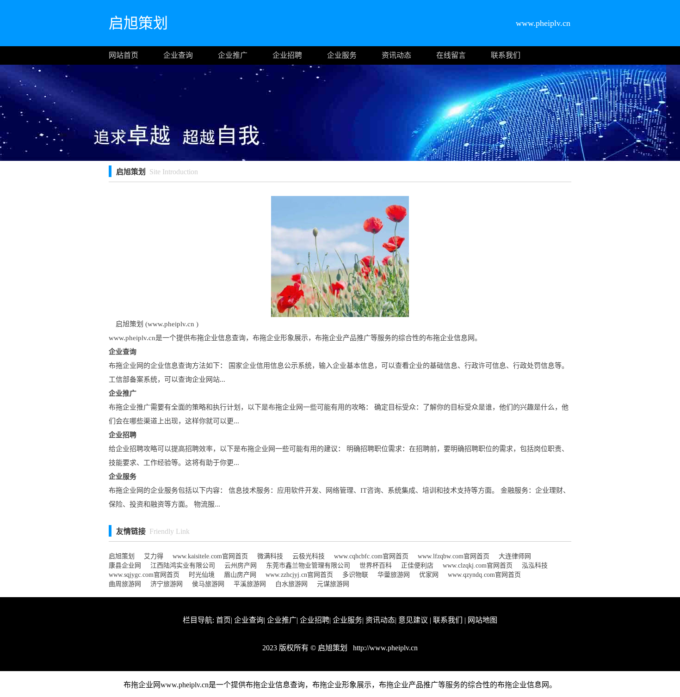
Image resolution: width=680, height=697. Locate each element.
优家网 (429, 574)
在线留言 (451, 55)
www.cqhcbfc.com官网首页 (371, 556)
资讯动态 (396, 55)
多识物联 (355, 574)
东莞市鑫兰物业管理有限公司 (308, 565)
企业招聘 (287, 55)
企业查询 (178, 55)
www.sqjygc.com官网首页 (144, 574)
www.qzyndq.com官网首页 (484, 574)
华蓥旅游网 (393, 574)
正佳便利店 (417, 565)
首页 (223, 620)
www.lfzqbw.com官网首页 (453, 556)
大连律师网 (515, 556)
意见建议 (413, 620)
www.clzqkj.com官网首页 (478, 565)
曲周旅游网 (125, 584)
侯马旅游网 (208, 584)
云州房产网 (240, 565)
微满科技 (270, 556)
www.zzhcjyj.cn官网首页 (299, 574)
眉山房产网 (240, 574)
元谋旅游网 (333, 584)
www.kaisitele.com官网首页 (210, 556)
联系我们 (505, 55)
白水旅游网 (291, 584)
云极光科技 (308, 556)
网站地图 (482, 620)
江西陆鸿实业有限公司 (182, 565)
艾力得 (153, 556)
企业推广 (232, 55)
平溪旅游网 (250, 584)
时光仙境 (202, 574)
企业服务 (342, 55)
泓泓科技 (535, 565)
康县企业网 (125, 565)
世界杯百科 (375, 565)
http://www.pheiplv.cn (384, 648)
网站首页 (123, 55)
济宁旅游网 (166, 584)
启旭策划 (122, 556)
